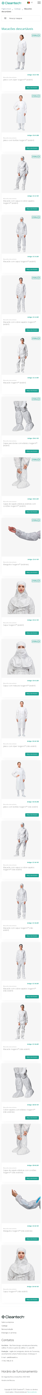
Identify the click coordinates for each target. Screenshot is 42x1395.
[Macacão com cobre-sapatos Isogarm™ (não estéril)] (21, 961)
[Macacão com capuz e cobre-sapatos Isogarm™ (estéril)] (21, 173)
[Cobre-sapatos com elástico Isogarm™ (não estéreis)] (21, 1082)
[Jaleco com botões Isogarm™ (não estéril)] (21, 779)
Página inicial (6, 9)
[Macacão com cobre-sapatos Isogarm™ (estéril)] (21, 295)
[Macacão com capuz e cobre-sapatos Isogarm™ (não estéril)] (21, 840)
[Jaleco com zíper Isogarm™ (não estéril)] (21, 719)
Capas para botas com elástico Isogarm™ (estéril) (20, 444)
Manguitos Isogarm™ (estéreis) (16, 564)
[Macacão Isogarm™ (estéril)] (21, 355)
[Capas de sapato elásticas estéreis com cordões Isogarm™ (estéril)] (21, 476)
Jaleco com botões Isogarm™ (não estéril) (20, 807)
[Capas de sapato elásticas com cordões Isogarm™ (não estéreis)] (21, 1143)
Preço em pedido (32, 88)
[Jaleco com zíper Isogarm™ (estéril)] (21, 52)
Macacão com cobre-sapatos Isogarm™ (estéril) (19, 323)
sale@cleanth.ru (12, 1357)
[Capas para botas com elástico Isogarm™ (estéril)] (21, 416)
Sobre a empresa (8, 1322)
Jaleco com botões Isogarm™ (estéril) (18, 140)
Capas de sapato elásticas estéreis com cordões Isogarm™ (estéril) (19, 505)
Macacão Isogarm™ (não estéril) (16, 1049)
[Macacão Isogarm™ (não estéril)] (21, 1022)
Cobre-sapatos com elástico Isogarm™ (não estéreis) (19, 1110)
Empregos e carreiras (9, 1333)
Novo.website (32, 1392)
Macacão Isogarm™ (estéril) (14, 382)
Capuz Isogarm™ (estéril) (13, 625)
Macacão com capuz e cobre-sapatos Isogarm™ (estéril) (18, 202)
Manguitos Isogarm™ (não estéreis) (17, 1231)
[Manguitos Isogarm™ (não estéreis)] (21, 1203)
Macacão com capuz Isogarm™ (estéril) (19, 261)
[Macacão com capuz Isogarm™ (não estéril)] (21, 900)
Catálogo (17, 9)
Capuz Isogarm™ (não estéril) (15, 1291)
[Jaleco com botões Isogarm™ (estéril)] (21, 113)
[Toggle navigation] (39, 2)
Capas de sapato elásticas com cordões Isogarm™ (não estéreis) (19, 1171)
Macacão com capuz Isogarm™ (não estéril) (18, 929)
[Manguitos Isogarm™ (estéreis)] (21, 537)
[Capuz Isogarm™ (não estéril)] (21, 1264)
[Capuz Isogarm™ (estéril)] (21, 597)
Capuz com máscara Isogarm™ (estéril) (19, 685)
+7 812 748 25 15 (7, 1361)
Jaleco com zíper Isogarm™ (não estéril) (19, 746)
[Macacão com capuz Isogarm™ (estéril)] (21, 234)
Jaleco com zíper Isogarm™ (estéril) (18, 79)
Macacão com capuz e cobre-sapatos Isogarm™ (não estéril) (18, 868)
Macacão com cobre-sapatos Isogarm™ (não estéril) (19, 989)
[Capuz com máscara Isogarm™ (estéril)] (21, 658)
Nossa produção (7, 1329)
